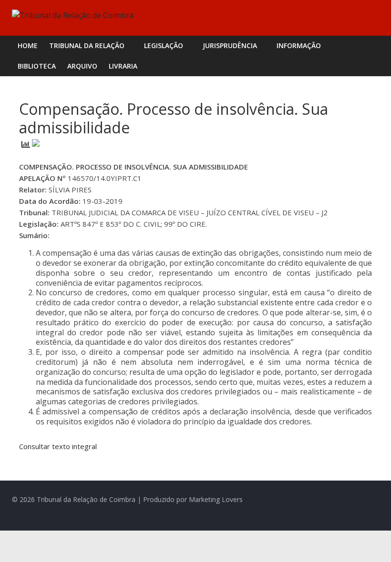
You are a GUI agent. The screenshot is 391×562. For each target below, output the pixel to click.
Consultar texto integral (58, 446)
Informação (299, 45)
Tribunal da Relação (86, 45)
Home (28, 45)
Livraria (123, 65)
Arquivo (82, 65)
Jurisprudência (230, 45)
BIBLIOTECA (37, 65)
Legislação (163, 45)
